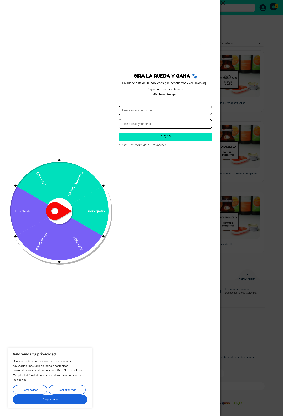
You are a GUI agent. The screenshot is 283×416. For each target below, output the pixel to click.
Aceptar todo (50, 399)
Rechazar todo (67, 389)
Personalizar (30, 389)
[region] (50, 378)
